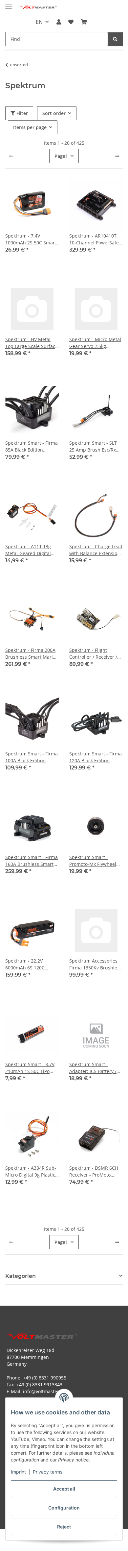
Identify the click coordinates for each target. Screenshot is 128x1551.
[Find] (115, 39)
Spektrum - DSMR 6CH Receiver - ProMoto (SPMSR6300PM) (93, 1171)
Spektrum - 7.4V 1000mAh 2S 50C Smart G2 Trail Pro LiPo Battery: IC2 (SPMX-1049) (32, 239)
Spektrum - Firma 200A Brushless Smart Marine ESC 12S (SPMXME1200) (31, 653)
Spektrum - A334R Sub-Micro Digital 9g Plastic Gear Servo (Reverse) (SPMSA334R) (30, 1171)
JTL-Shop (75, 1542)
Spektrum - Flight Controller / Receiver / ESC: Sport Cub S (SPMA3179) (93, 653)
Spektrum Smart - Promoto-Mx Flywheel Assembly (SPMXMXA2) (94, 860)
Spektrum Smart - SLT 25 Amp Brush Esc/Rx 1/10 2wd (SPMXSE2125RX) (93, 446)
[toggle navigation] (8, 4)
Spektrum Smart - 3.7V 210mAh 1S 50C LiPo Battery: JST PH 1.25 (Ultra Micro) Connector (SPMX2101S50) (30, 1068)
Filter (21, 113)
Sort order (54, 113)
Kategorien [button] (20, 1276)
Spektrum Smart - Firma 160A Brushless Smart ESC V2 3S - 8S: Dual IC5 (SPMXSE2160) (31, 860)
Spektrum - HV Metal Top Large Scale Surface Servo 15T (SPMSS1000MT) (31, 343)
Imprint (18, 1472)
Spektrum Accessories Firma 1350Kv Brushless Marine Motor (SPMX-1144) (95, 964)
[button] (59, 21)
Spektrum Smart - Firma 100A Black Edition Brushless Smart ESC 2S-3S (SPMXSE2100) (31, 757)
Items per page (30, 127)
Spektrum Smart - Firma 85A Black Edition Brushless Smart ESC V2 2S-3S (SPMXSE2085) (31, 446)
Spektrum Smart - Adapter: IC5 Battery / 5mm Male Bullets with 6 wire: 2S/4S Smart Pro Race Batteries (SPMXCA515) (94, 1068)
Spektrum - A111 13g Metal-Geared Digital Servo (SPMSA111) (28, 550)
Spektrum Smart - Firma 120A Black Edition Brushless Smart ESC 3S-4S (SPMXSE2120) (95, 757)
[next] (117, 156)
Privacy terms (47, 1472)
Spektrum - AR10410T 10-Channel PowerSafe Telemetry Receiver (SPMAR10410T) (94, 239)
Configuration (64, 1507)
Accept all (64, 1489)
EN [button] (39, 21)
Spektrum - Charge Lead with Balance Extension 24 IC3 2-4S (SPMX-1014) (95, 550)
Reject (64, 1526)
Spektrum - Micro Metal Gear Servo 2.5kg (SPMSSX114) (95, 343)
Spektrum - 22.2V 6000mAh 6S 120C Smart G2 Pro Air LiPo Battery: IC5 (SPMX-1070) (32, 964)
